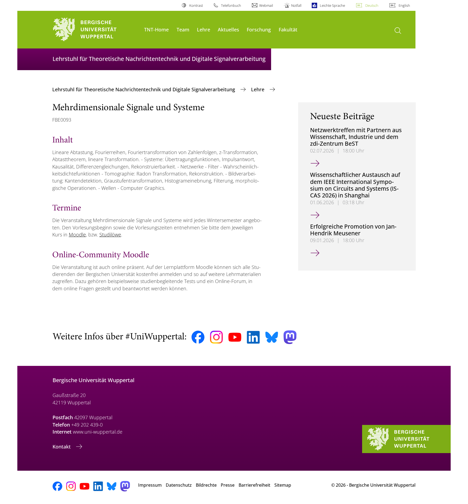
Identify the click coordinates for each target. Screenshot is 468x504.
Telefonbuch (231, 5)
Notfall (296, 5)
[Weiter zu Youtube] (234, 337)
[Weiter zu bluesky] (271, 337)
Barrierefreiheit (254, 485)
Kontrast (196, 5)
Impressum (150, 485)
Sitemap (282, 485)
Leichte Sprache (332, 5)
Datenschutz (179, 485)
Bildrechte (206, 485)
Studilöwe (110, 234)
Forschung (259, 29)
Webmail (266, 5)
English (404, 5)
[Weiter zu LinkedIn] (253, 337)
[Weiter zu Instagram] (216, 337)
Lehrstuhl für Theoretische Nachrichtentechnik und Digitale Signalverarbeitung (144, 89)
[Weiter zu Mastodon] (290, 337)
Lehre (203, 29)
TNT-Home (156, 29)
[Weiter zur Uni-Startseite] (96, 29)
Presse (228, 485)
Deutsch (371, 5)
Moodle (77, 234)
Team (183, 29)
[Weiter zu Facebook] (197, 337)
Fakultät (288, 29)
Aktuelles (228, 29)
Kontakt (62, 446)
